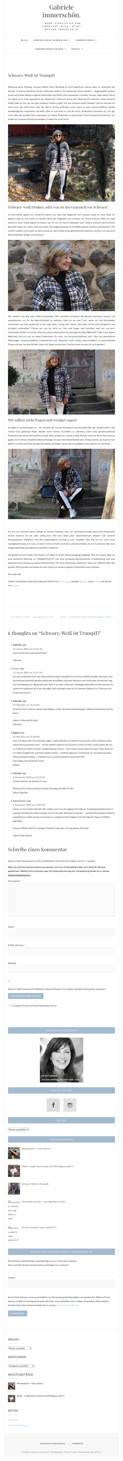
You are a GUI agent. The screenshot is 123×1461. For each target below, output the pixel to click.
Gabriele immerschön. (61, 11)
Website (12, 963)
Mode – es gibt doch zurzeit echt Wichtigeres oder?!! (87, 616)
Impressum (13, 1419)
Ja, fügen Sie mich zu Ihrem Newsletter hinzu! (34, 1005)
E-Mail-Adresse (16, 945)
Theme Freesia (70, 1452)
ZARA (97, 581)
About (75, 49)
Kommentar (14, 881)
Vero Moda (64, 581)
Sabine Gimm (19, 800)
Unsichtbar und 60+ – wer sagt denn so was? (31, 616)
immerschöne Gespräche (50, 40)
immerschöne (85, 40)
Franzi (16, 668)
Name (11, 926)
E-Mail (12, 1277)
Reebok (83, 581)
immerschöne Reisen (49, 49)
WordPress (96, 1452)
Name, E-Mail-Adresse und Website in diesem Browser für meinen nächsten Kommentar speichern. (57, 989)
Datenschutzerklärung (67, 1305)
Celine (15, 585)
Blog (24, 40)
